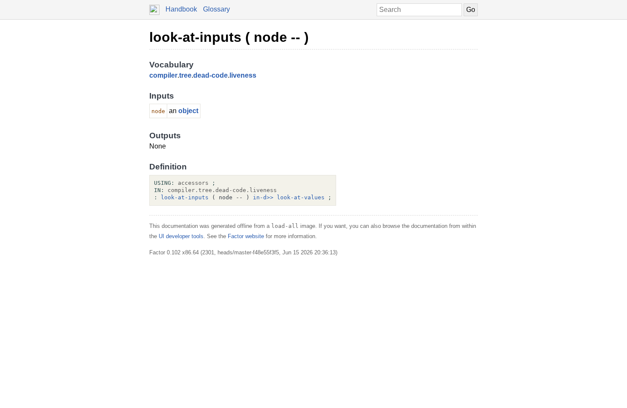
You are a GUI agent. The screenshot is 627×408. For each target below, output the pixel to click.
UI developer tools (181, 236)
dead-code (210, 75)
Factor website (246, 236)
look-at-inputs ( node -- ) (229, 37)
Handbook (181, 9)
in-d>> (263, 197)
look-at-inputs (185, 197)
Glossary (216, 9)
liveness (242, 75)
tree (185, 75)
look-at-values (301, 197)
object (188, 110)
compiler (163, 75)
